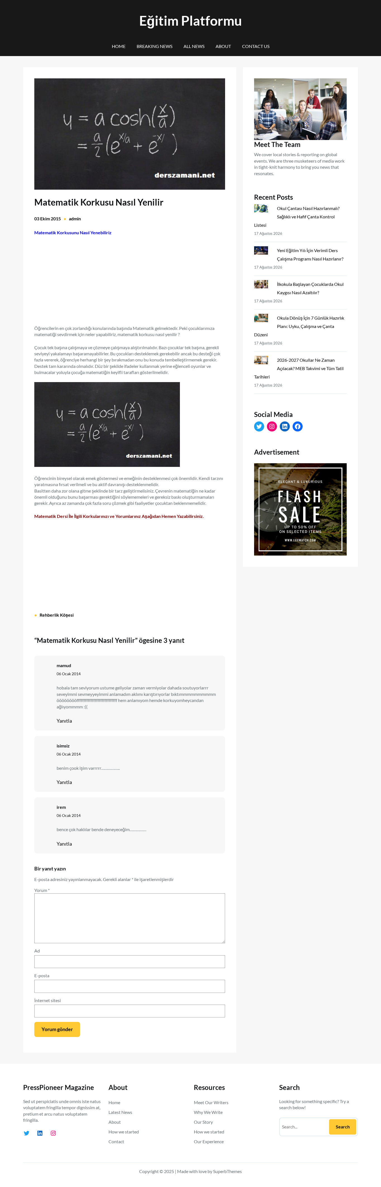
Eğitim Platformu (190, 20)
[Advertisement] (130, 277)
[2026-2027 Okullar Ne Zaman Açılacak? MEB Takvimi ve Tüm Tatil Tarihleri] (263, 361)
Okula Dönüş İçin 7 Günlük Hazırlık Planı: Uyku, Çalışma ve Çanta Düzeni (299, 326)
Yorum (42, 890)
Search (343, 1126)
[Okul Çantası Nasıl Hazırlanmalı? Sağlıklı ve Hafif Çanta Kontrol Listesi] (263, 209)
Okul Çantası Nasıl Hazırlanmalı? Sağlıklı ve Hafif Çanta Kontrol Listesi (296, 217)
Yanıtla (64, 721)
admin (75, 218)
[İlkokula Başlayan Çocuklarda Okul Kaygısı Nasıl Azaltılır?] (263, 285)
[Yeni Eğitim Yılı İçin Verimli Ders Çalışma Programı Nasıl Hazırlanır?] (263, 251)
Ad (37, 950)
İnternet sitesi (47, 1000)
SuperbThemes (227, 1171)
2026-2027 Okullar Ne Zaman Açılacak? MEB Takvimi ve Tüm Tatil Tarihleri (299, 368)
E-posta (41, 975)
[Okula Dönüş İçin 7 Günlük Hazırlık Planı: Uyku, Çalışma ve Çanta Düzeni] (263, 319)
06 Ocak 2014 (69, 673)
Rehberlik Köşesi (57, 614)
